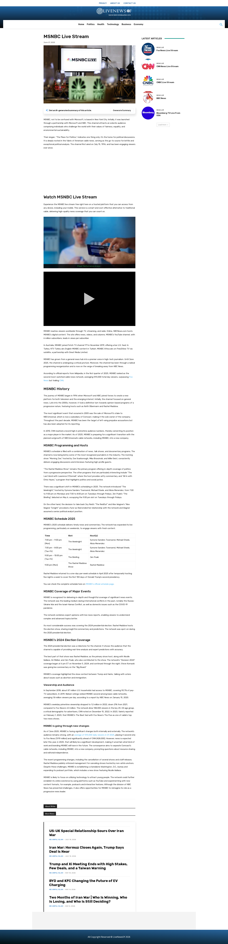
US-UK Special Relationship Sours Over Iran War (86, 833)
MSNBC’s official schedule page (100, 584)
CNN (61, 380)
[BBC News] (148, 97)
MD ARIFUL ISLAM (56, 839)
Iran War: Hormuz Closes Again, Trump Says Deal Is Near (86, 849)
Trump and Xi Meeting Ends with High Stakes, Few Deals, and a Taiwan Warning (88, 866)
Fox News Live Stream (167, 50)
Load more (162, 125)
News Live (160, 47)
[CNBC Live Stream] (148, 81)
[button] (221, 25)
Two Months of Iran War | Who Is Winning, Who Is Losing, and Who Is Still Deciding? (88, 899)
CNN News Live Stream (167, 66)
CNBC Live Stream (165, 82)
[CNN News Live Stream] (148, 65)
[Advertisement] (89, 171)
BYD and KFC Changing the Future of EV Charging (83, 883)
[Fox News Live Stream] (148, 49)
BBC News (161, 98)
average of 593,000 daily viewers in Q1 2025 (94, 735)
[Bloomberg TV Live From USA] (148, 113)
